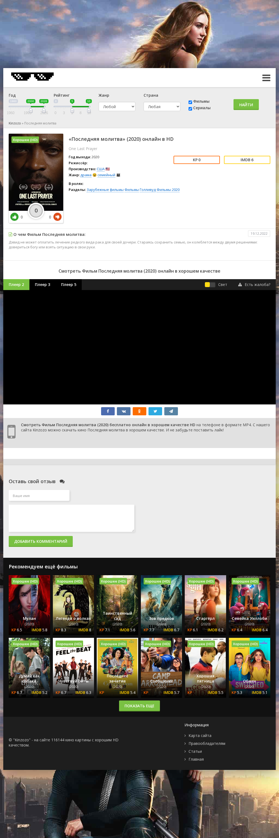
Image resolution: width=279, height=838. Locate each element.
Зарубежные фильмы (105, 189)
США (101, 168)
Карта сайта (200, 735)
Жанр (104, 95)
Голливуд (148, 189)
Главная (196, 759)
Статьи (195, 751)
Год (12, 95)
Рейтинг (61, 95)
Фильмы (201, 101)
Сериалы (202, 107)
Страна (151, 95)
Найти (246, 104)
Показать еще (139, 705)
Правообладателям (207, 743)
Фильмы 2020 (168, 189)
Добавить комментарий (40, 541)
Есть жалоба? (257, 284)
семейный (106, 174)
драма (86, 174)
